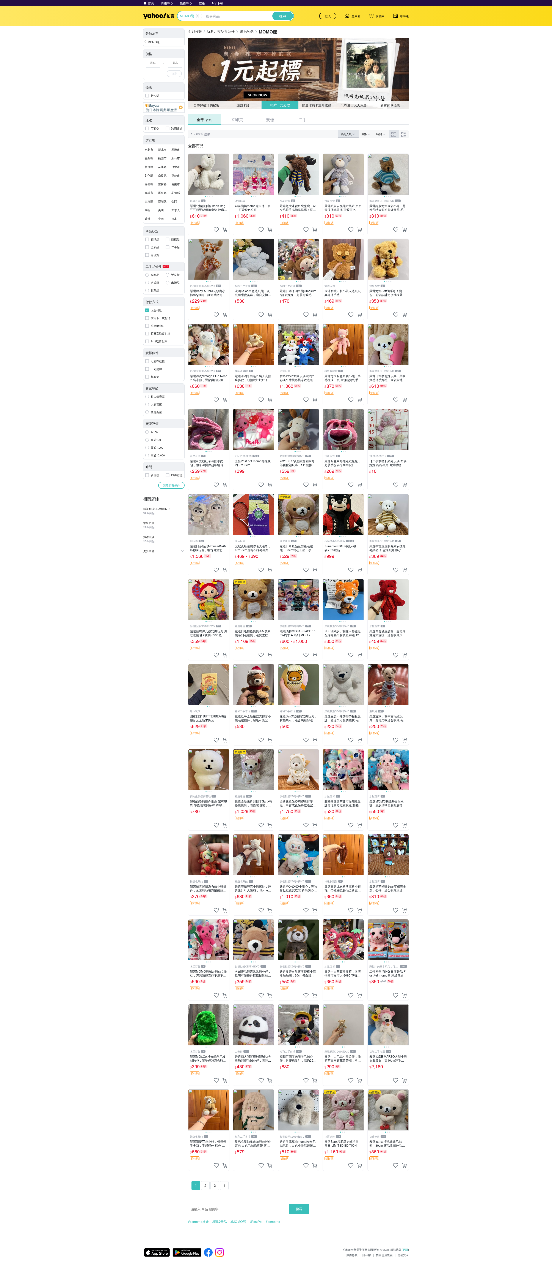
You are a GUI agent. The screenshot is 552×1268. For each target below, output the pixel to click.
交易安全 (403, 1255)
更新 (405, 1249)
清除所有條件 (171, 485)
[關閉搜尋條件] (197, 16)
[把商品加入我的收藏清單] (216, 229)
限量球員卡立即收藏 (316, 105)
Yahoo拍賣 (158, 16)
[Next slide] (226, 174)
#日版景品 (219, 1221)
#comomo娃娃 (198, 1221)
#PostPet (255, 1221)
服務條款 (352, 1255)
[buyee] (164, 107)
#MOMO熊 (238, 1221)
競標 (270, 119)
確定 (174, 73)
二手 (303, 119)
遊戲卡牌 (243, 105)
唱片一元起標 (280, 105)
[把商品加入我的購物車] (224, 229)
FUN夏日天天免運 (353, 105)
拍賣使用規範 (384, 1255)
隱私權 (366, 1255)
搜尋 (299, 1208)
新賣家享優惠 (390, 105)
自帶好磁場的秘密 (206, 105)
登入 (328, 16)
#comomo (273, 1221)
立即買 (237, 119)
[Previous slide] (191, 174)
